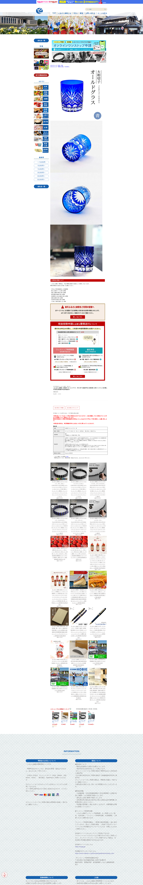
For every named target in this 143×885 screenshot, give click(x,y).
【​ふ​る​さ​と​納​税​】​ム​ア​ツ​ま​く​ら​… (64, 722)
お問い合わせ (90, 13)
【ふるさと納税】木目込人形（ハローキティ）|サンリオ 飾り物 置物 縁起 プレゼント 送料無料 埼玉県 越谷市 (59, 662)
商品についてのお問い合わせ (61, 413)
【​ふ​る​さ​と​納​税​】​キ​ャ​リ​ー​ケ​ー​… (91, 722)
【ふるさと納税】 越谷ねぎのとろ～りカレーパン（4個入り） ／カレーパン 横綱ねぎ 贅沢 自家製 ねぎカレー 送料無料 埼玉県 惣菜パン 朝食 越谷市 (98, 593)
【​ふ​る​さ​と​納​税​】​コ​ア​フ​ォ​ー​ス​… (55, 722)
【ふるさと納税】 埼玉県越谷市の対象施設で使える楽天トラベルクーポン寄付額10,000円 (60, 688)
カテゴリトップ (53, 65)
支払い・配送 (78, 13)
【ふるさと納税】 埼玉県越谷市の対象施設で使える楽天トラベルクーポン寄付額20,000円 (98, 661)
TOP (54, 13)
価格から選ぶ (61, 66)
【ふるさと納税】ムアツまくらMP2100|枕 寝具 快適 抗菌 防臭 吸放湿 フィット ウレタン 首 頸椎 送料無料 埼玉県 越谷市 (78, 662)
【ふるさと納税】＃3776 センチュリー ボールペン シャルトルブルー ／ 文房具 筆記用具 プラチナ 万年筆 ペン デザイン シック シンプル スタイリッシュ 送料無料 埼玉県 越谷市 (97, 631)
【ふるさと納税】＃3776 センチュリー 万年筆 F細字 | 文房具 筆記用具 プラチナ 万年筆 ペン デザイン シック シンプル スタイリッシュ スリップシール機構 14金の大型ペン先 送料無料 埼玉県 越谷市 (78, 632)
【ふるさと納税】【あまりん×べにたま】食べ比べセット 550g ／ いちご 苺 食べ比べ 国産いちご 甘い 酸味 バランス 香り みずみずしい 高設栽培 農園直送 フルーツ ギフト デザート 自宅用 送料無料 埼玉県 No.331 (79, 554)
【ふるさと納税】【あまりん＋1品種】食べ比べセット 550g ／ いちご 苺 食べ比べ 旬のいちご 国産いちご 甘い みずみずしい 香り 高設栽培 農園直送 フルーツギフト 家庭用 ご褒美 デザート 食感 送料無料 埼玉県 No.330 (59, 554)
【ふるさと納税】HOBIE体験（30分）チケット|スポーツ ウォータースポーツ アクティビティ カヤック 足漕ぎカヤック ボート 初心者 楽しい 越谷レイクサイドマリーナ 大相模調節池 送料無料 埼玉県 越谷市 (78, 692)
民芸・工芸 (60, 65)
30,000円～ (67, 66)
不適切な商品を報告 (74, 413)
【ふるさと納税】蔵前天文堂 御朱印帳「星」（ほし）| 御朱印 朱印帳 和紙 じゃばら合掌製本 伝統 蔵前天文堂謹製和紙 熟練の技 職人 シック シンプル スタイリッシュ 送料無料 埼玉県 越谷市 (59, 631)
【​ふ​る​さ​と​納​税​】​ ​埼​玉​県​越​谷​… (73, 722)
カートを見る (102, 13)
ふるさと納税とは (64, 13)
